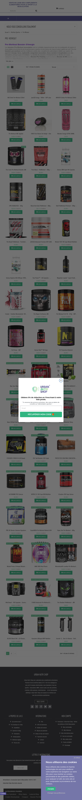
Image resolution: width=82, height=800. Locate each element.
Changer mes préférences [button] (56, 793)
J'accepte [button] (50, 789)
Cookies (3, 793)
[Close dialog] (61, 380)
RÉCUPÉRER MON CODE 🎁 (41, 414)
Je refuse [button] (77, 758)
